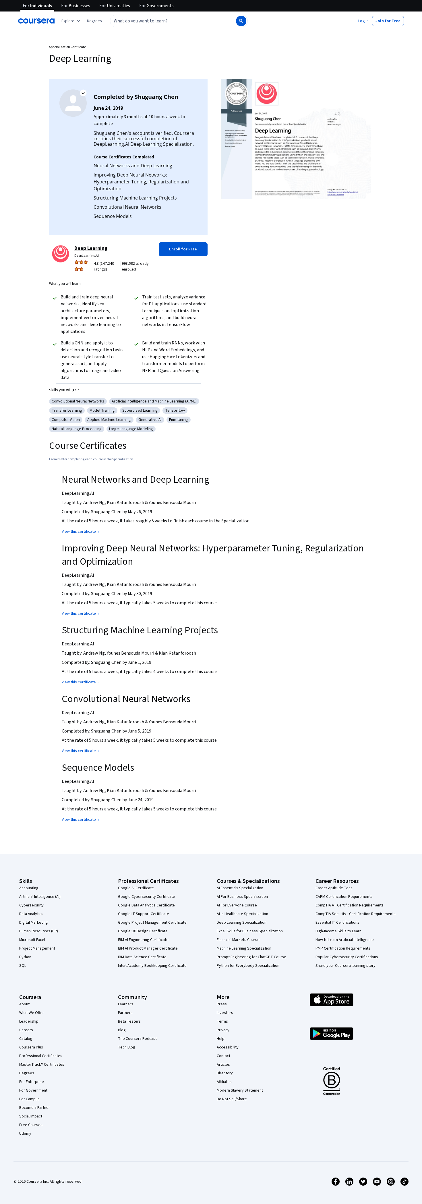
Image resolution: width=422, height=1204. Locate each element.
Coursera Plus (31, 1047)
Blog (122, 1030)
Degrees (26, 1073)
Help (220, 1039)
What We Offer (31, 1013)
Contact (223, 1056)
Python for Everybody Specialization (248, 966)
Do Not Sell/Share (232, 1099)
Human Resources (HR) (38, 931)
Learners (125, 1004)
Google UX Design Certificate (143, 931)
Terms (222, 1021)
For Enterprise (31, 1082)
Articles (223, 1064)
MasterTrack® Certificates (41, 1064)
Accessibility (228, 1047)
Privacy (223, 1030)
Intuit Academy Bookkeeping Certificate (152, 966)
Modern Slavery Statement (240, 1090)
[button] (94, 21)
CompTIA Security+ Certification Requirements (355, 914)
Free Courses (30, 1125)
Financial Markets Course (238, 940)
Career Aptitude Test (333, 888)
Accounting (28, 888)
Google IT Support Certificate (143, 914)
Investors (225, 1013)
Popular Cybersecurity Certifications (346, 957)
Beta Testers (129, 1021)
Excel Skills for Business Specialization (250, 931)
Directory (225, 1073)
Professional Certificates (40, 1056)
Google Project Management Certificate (152, 922)
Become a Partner (34, 1108)
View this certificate (79, 531)
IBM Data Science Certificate (142, 957)
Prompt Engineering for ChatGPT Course (251, 957)
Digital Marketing (33, 922)
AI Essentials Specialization (240, 888)
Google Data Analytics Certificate (146, 905)
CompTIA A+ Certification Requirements (349, 905)
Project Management (37, 948)
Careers (26, 1030)
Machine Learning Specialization (244, 948)
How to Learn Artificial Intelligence (344, 940)
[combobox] (166, 21)
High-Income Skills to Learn (338, 931)
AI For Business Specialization (242, 897)
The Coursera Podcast (137, 1039)
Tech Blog (126, 1047)
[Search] (241, 21)
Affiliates (224, 1082)
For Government (33, 1090)
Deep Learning (146, 144)
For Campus (29, 1099)
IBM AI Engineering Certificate (143, 940)
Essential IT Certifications (337, 922)
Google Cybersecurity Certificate (146, 897)
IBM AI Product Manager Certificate (148, 948)
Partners (125, 1013)
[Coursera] (36, 21)
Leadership (28, 1021)
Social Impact (30, 1116)
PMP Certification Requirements (342, 948)
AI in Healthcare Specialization (242, 914)
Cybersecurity (31, 905)
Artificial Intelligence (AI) (40, 897)
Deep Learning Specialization (241, 922)
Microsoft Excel (32, 940)
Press (222, 1004)
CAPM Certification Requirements (344, 897)
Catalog (25, 1039)
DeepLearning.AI (86, 255)
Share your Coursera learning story (345, 966)
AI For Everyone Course (237, 905)
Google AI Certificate (136, 888)
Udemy (25, 1133)
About (24, 1004)
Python (25, 957)
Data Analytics (31, 914)
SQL (22, 966)
